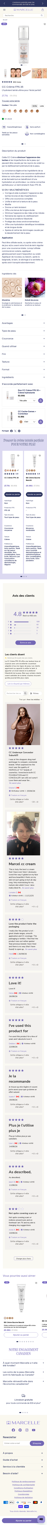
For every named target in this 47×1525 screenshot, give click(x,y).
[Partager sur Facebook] (11, 431)
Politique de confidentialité (23, 1485)
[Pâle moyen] (15, 111)
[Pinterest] (20, 1430)
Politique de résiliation (23, 1497)
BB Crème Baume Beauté (14, 1322)
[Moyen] (21, 111)
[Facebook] (13, 1430)
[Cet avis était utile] (31, 802)
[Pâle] (10, 111)
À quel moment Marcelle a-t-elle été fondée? (23, 1364)
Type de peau (23, 331)
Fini (23, 354)
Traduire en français (19, 795)
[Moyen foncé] (26, 111)
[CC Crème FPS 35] (12, 461)
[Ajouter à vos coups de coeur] (44, 24)
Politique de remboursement (23, 1482)
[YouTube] (34, 1430)
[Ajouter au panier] (40, 400)
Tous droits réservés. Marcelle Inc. (23, 1511)
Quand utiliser (23, 346)
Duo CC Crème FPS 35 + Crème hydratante (29, 391)
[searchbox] (14, 693)
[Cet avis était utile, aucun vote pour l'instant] (32, 965)
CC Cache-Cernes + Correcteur (27, 412)
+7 (18, 470)
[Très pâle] (4, 111)
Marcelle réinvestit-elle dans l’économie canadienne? (23, 1382)
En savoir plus (15, 783)
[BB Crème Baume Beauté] (34, 461)
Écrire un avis (25, 643)
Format (23, 369)
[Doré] (37, 111)
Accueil (5, 20)
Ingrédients (23, 377)
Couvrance (23, 338)
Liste (42, 106)
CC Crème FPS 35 (11, 478)
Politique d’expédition (23, 1491)
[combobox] (30, 699)
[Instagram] (27, 1430)
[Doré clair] (32, 111)
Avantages (23, 323)
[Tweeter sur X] (15, 431)
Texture (23, 362)
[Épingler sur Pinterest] (19, 431)
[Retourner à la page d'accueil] (23, 1422)
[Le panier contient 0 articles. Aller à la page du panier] (42, 9)
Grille (35, 106)
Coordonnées (23, 1494)
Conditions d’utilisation (23, 1488)
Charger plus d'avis (23, 1259)
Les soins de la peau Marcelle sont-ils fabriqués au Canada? (23, 1373)
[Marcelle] (23, 9)
